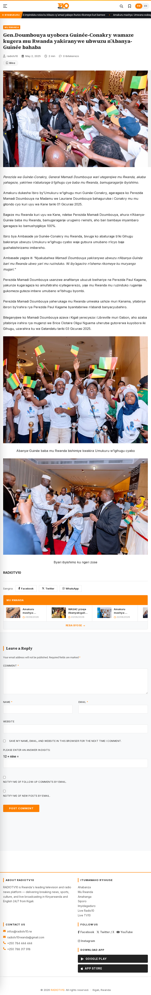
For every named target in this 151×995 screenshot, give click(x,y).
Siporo (82, 901)
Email (83, 702)
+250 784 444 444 (19, 943)
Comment (11, 665)
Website (8, 721)
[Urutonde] (5, 6)
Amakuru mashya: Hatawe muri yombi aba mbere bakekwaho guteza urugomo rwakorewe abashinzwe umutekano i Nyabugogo (33, 611)
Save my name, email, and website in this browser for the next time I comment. (65, 740)
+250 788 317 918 (18, 949)
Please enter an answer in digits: (27, 750)
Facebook (27, 588)
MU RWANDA (12, 27)
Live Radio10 (86, 910)
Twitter (49, 588)
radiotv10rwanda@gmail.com (25, 937)
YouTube (126, 932)
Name (8, 702)
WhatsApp (72, 588)
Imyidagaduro (87, 906)
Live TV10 (84, 915)
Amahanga (84, 896)
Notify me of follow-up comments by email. (35, 781)
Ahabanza (84, 887)
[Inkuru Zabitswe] (130, 6)
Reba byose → (75, 625)
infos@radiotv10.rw (19, 931)
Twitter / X (106, 932)
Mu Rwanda (85, 892)
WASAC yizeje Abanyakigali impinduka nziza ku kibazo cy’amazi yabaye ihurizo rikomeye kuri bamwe (78, 611)
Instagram (87, 941)
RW (139, 6)
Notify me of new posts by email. (26, 795)
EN (145, 6)
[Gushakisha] (121, 6)
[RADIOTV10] (63, 6)
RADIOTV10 (57, 989)
